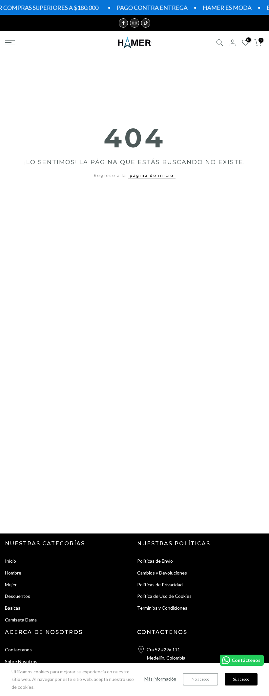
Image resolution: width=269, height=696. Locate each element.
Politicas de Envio (155, 561)
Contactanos (18, 649)
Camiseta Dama (21, 619)
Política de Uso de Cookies (164, 596)
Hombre (13, 573)
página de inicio (152, 175)
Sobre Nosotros (21, 661)
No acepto (200, 679)
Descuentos (17, 596)
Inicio (10, 561)
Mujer (11, 584)
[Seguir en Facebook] (123, 23)
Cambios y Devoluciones (162, 573)
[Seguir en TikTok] (145, 23)
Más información (160, 679)
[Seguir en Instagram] (134, 23)
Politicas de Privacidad (160, 584)
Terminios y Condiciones (162, 608)
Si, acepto (241, 679)
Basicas (12, 608)
